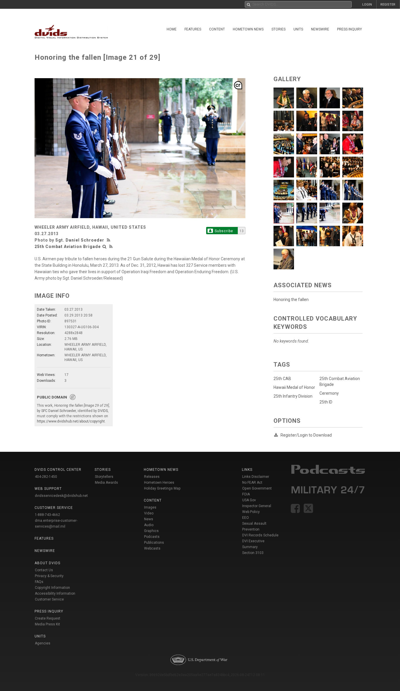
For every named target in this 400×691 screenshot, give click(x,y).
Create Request (47, 618)
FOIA (246, 494)
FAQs (39, 582)
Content (217, 29)
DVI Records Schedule (260, 535)
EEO (245, 518)
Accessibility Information (55, 593)
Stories (278, 29)
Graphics (151, 531)
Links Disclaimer (255, 477)
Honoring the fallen (291, 299)
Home (172, 29)
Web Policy (251, 512)
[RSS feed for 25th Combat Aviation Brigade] (111, 246)
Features (192, 29)
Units (298, 29)
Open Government (257, 488)
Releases (152, 477)
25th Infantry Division (292, 396)
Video (148, 513)
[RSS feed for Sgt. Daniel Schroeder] (109, 240)
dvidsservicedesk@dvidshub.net (61, 496)
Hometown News (248, 29)
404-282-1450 (46, 477)
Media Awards (106, 482)
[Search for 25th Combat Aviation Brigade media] (104, 246)
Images (150, 507)
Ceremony (329, 393)
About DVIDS (47, 563)
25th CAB (282, 378)
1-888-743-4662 (47, 515)
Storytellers (104, 477)
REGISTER (387, 4)
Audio (148, 525)
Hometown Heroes (159, 482)
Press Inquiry (349, 29)
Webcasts (152, 548)
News (148, 519)
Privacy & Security (49, 576)
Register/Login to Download (306, 435)
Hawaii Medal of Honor (294, 387)
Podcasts (152, 537)
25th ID (325, 402)
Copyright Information (52, 588)
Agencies (42, 643)
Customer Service (49, 599)
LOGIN (367, 4)
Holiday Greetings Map (162, 488)
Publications (154, 543)
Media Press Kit (47, 624)
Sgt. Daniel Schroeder (79, 240)
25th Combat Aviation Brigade (68, 246)
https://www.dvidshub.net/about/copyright (71, 421)
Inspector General (256, 506)
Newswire (320, 29)
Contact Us (44, 570)
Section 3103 (253, 553)
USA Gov (249, 500)
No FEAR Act (252, 482)
